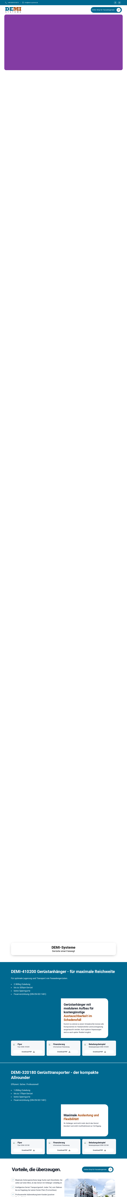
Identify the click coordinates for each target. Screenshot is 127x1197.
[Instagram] (119, 2)
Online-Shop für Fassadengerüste (103, 10)
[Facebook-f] (115, 2)
